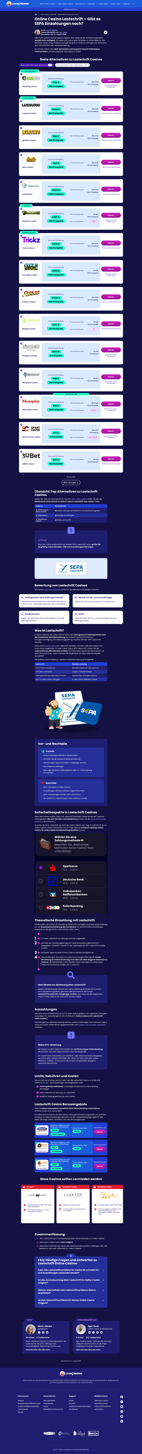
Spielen (111, 81)
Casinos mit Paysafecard (102, 1406)
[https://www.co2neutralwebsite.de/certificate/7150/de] (79, 1435)
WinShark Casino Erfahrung (111, 382)
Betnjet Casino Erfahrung (111, 329)
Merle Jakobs (51, 30)
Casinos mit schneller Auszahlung (92, 1025)
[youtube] (122, 1408)
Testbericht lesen (42, 1134)
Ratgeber (126, 4)
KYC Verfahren (73, 1409)
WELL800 (93, 410)
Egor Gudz (63, 32)
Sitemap (20, 1412)
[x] (122, 1403)
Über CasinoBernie (49, 1400)
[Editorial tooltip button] (105, 32)
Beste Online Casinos (47, 4)
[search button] (133, 4)
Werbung (21, 1400)
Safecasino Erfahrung (111, 194)
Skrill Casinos (42, 515)
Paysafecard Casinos (41, 520)
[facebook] (122, 1398)
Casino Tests (115, 4)
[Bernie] (36, 14)
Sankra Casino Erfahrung (111, 302)
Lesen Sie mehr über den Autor (38, 1349)
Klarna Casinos (41, 511)
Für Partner (72, 1403)
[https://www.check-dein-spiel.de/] (49, 1435)
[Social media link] (39, 1332)
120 (94, 329)
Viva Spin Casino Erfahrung (111, 275)
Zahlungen (91, 4)
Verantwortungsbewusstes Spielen (80, 1406)
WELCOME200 (93, 437)
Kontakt (71, 1400)
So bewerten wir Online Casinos (53, 1409)
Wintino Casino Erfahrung (111, 140)
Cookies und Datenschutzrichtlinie (28, 1406)
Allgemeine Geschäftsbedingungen (29, 1403)
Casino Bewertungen (52, 589)
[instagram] (122, 1412)
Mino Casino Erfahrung (111, 167)
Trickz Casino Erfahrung (111, 248)
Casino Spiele (103, 4)
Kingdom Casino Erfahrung (111, 355)
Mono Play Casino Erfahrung (111, 409)
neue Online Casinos (79, 499)
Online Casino (50, 646)
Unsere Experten (48, 1403)
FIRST (94, 221)
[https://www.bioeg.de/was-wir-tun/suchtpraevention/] (64, 1435)
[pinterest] (122, 1417)
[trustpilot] (122, 1422)
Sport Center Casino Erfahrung (111, 437)
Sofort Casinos (43, 510)
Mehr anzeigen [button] (70, 482)
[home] (18, 3)
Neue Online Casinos (65, 4)
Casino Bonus (80, 4)
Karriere (45, 1406)
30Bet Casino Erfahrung (111, 464)
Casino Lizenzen (23, 1409)
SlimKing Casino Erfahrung (111, 86)
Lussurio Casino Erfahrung (111, 113)
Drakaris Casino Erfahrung (111, 221)
